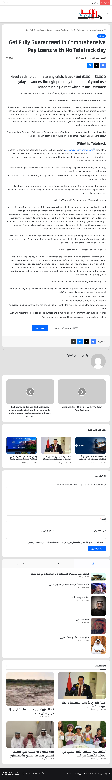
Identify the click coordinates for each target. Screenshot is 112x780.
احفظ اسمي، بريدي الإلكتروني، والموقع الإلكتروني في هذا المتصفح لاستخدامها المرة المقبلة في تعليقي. (65, 542)
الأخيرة (56, 563)
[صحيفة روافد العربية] (90, 14)
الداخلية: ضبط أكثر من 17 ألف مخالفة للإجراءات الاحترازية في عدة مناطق (60, 574)
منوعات (93, 30)
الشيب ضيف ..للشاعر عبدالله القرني (74, 637)
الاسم (103, 519)
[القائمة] (3, 15)
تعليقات (20, 563)
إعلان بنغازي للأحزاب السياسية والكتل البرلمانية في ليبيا (83, 704)
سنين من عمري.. (82, 619)
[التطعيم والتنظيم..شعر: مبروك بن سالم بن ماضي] (98, 588)
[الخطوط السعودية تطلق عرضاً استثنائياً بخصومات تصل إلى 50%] (90, 445)
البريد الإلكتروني (99, 531)
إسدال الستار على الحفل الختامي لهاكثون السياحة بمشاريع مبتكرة (23, 458)
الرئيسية (100, 30)
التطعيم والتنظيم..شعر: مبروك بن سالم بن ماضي (69, 584)
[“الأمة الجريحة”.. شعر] (98, 606)
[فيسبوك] (103, 65)
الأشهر (92, 563)
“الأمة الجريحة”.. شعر (80, 597)
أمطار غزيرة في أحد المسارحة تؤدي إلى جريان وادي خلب (76, 3)
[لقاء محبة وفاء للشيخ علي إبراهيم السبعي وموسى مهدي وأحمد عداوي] (30, 734)
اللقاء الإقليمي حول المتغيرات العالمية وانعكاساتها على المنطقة (57, 458)
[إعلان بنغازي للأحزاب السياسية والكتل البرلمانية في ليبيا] (82, 685)
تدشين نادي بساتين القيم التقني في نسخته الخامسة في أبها (84, 753)
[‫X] (96, 65)
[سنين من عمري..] (98, 626)
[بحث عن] (108, 15)
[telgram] (23, 773)
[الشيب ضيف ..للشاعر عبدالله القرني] (98, 645)
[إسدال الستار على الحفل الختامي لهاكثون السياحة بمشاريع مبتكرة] (21, 445)
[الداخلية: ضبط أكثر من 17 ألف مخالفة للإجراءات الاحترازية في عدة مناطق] (98, 577)
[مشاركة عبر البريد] (73, 341)
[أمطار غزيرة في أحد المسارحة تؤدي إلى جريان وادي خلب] (30, 689)
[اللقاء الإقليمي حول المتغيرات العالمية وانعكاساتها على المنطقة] (56, 445)
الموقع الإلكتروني (47, 531)
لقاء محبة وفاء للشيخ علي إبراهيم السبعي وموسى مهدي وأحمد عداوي (31, 753)
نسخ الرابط (40, 328)
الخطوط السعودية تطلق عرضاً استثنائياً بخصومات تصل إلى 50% (92, 458)
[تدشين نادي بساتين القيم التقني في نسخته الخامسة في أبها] (82, 734)
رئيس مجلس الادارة (97, 58)
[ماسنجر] (90, 65)
